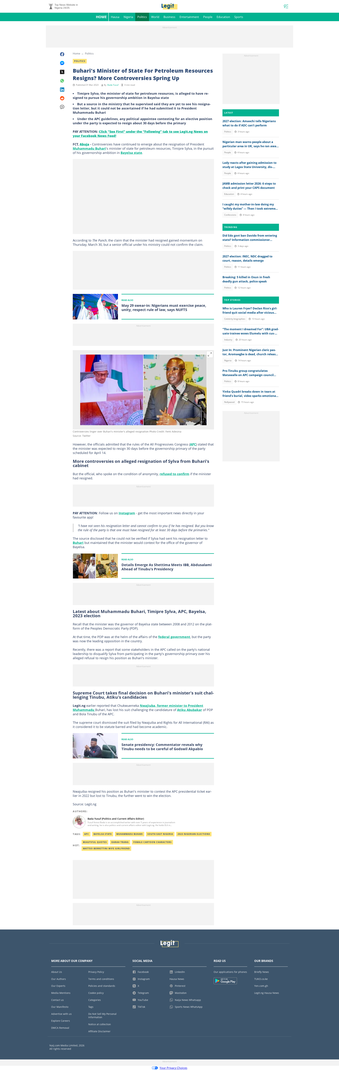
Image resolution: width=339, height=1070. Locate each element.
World (155, 17)
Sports (238, 17)
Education (223, 17)
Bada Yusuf (112, 84)
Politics (142, 17)
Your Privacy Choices (173, 1068)
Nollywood (229, 402)
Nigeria (128, 17)
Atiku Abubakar (189, 710)
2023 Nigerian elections (194, 834)
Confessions (230, 214)
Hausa (115, 17)
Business (169, 17)
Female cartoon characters (152, 842)
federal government (174, 637)
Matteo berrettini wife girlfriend (106, 848)
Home (101, 16)
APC (193, 444)
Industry (228, 339)
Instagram (127, 513)
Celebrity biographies (234, 318)
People (207, 17)
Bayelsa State (103, 834)
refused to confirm (174, 474)
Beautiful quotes (95, 842)
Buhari (78, 543)
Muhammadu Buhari (89, 148)
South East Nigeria (160, 834)
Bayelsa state (131, 153)
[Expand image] (209, 354)
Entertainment (189, 17)
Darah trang (120, 842)
